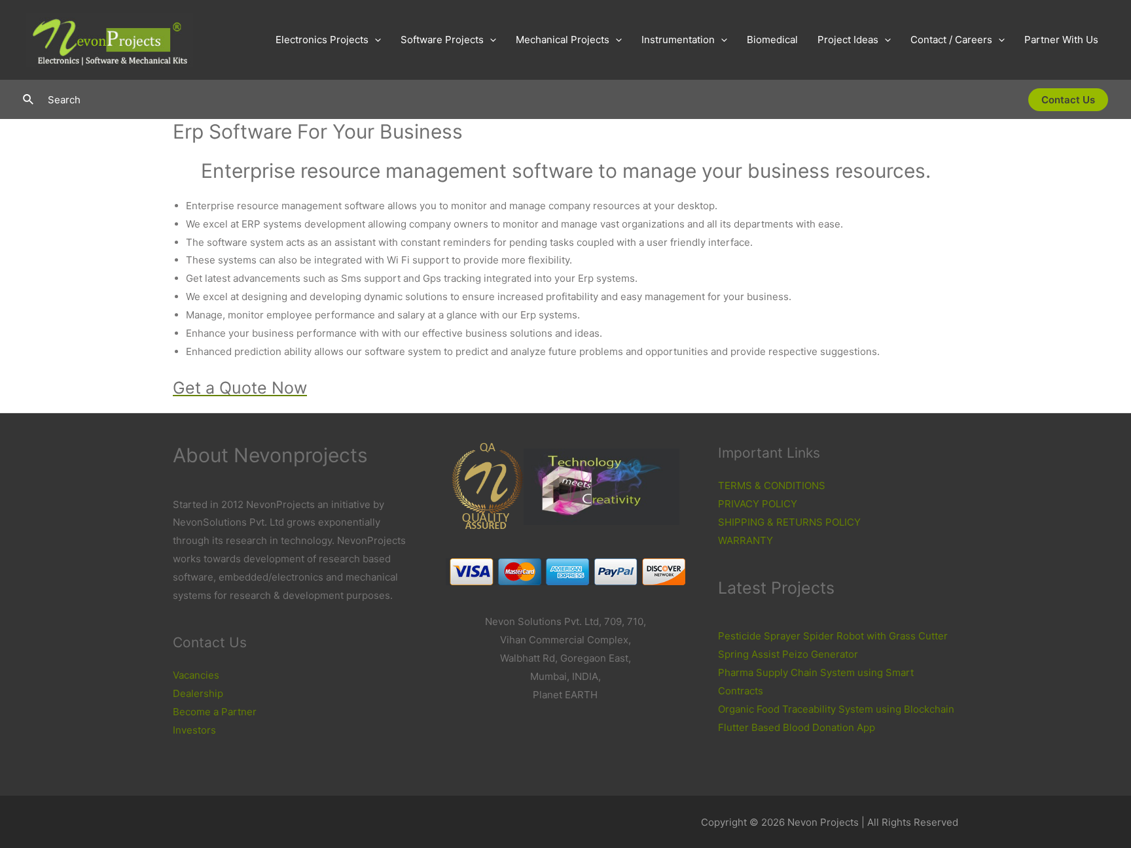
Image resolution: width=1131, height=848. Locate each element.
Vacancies (196, 675)
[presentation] (374, 39)
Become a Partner (215, 711)
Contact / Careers (951, 39)
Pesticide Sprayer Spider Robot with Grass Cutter (833, 636)
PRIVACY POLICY (757, 504)
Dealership (198, 693)
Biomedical (772, 39)
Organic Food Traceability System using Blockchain (836, 709)
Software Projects (442, 39)
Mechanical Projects (562, 39)
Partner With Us (1061, 39)
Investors (194, 730)
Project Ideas (847, 39)
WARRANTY (745, 540)
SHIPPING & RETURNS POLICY (789, 522)
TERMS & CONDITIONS (771, 485)
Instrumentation (678, 39)
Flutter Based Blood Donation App (796, 727)
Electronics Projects (322, 39)
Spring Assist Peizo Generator (788, 654)
